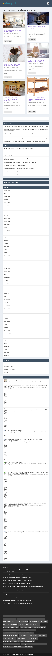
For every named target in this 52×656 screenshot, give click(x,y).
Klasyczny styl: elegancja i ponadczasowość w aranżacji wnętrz (17, 577)
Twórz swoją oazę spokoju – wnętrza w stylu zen (14, 165)
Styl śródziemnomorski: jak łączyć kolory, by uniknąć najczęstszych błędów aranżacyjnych (28, 409)
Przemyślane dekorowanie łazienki (15, 462)
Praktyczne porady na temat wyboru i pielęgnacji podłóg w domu (17, 603)
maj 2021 (6, 280)
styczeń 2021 (7, 293)
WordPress (30, 654)
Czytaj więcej (8, 41)
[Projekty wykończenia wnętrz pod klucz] (38, 18)
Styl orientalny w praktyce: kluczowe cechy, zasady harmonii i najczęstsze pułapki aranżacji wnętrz (26, 138)
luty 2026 (6, 209)
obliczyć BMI (44, 621)
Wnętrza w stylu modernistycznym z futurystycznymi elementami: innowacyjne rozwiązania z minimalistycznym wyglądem (24, 570)
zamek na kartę (23, 635)
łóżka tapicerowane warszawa (38, 644)
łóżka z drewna (7, 646)
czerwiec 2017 (7, 346)
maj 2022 (6, 243)
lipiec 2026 (6, 193)
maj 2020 (6, 318)
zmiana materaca (22, 638)
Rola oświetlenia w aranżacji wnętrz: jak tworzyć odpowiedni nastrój (19, 168)
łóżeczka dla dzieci (32, 638)
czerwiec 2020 (7, 315)
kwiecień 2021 (7, 283)
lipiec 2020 (6, 312)
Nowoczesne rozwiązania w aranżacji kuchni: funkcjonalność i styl (17, 600)
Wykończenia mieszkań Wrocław (11, 630)
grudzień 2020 (7, 296)
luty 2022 (6, 252)
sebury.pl (7, 33)
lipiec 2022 (6, 240)
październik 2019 (7, 333)
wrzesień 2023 (7, 233)
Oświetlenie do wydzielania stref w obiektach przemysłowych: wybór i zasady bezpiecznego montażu (25, 440)
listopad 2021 (7, 262)
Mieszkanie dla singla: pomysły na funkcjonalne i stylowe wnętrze (18, 148)
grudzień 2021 (7, 258)
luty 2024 (6, 227)
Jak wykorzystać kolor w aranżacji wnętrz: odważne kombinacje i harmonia (19, 590)
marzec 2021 (6, 287)
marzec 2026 (6, 205)
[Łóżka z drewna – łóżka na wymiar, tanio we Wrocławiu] (38, 50)
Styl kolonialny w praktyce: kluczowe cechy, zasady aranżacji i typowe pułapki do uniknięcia (24, 141)
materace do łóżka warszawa (37, 618)
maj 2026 (6, 199)
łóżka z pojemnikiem (18, 646)
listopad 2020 (7, 299)
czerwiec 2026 (7, 196)
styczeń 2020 (7, 330)
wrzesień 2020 (7, 305)
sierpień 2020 (7, 308)
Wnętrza (16, 33)
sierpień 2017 (7, 340)
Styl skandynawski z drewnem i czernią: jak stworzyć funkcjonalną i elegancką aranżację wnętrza (27, 386)
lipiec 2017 (6, 343)
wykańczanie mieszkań (39, 627)
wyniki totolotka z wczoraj (10, 635)
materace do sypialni (23, 618)
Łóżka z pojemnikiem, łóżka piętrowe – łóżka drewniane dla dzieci (37, 99)
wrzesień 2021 (7, 268)
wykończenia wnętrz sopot (10, 632)
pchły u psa (21, 624)
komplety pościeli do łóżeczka (25, 616)
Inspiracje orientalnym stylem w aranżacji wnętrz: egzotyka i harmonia (20, 162)
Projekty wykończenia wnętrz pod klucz (37, 27)
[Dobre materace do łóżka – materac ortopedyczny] (14, 53)
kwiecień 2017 (7, 352)
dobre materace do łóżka (9, 616)
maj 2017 (6, 349)
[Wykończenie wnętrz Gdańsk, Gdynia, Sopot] (14, 20)
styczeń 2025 (7, 218)
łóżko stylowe (28, 646)
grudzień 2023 (7, 230)
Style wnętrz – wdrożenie (9, 369)
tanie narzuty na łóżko (26, 627)
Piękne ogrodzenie (7, 594)
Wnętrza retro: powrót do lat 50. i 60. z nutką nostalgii (15, 574)
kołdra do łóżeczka (40, 616)
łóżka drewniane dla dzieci (27, 641)
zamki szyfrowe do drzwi (9, 638)
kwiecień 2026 (7, 202)
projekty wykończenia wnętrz (10, 627)
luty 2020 (6, 327)
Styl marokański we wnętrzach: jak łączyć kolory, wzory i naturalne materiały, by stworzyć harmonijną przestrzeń (24, 134)
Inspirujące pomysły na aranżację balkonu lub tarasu (14, 597)
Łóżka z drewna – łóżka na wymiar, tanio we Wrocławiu (36, 61)
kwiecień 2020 (7, 321)
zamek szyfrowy (33, 635)
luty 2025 (6, 215)
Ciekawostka (7, 363)
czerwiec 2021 (7, 277)
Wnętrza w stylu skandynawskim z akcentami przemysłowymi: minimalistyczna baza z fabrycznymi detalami (23, 158)
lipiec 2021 (6, 274)
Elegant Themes (15, 654)
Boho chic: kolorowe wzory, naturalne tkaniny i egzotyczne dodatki (19, 171)
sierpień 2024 (7, 221)
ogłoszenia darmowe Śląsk (10, 624)
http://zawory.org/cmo (9, 155)
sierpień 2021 (7, 271)
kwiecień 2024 (7, 224)
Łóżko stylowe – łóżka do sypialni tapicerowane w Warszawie (11, 99)
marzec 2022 (6, 249)
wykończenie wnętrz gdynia (26, 632)
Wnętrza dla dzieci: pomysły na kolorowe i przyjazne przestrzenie (17, 580)
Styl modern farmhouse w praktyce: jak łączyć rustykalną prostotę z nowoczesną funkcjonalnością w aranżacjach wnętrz (26, 130)
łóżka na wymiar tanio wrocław (11, 644)
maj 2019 (6, 337)
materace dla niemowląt (9, 618)
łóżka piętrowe (25, 644)
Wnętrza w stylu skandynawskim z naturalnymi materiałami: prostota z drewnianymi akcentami (25, 174)
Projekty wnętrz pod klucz (32, 624)
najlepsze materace (34, 621)
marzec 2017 (6, 355)
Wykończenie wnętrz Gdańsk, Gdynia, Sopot (12, 30)
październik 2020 (7, 302)
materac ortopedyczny (22, 621)
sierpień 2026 (7, 190)
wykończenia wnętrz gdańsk (28, 630)
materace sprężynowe (8, 621)
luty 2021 (6, 290)
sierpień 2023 (7, 237)
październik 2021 (7, 265)
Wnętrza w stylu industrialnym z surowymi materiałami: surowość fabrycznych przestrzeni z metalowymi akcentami (23, 587)
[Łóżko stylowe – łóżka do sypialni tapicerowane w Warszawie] (14, 88)
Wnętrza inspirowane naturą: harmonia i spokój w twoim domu (17, 583)
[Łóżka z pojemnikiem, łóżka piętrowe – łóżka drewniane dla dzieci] (38, 86)
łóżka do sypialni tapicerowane (11, 641)
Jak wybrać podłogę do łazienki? (15, 430)
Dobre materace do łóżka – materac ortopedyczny (12, 65)
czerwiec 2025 (7, 212)
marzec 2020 (6, 324)
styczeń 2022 (7, 255)
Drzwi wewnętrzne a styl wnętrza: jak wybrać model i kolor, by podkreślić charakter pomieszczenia (26, 126)
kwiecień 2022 (7, 246)
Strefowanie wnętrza (8, 366)
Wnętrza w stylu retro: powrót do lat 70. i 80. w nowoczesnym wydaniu (19, 151)
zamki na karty (42, 635)
